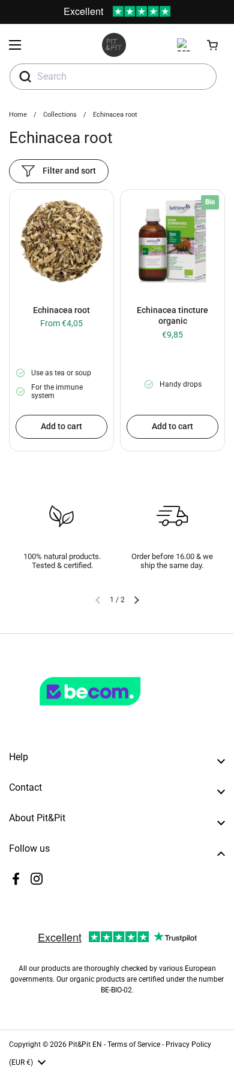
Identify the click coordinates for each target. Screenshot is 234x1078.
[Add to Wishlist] (23, 204)
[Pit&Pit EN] (114, 45)
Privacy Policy (188, 1044)
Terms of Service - (136, 1044)
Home (18, 115)
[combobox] (113, 76)
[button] (213, 45)
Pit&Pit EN (85, 1044)
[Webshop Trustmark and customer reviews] (115, 710)
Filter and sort (69, 170)
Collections (60, 115)
